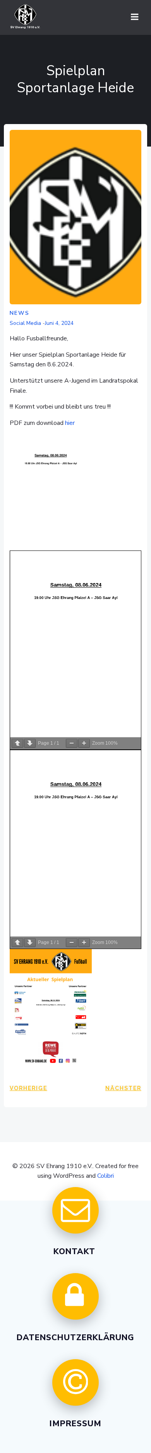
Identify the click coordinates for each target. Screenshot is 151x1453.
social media (25, 323)
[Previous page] (17, 743)
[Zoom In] (84, 743)
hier (70, 423)
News (19, 313)
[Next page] (30, 743)
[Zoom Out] (71, 743)
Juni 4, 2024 (59, 323)
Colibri (105, 1176)
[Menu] (134, 17)
